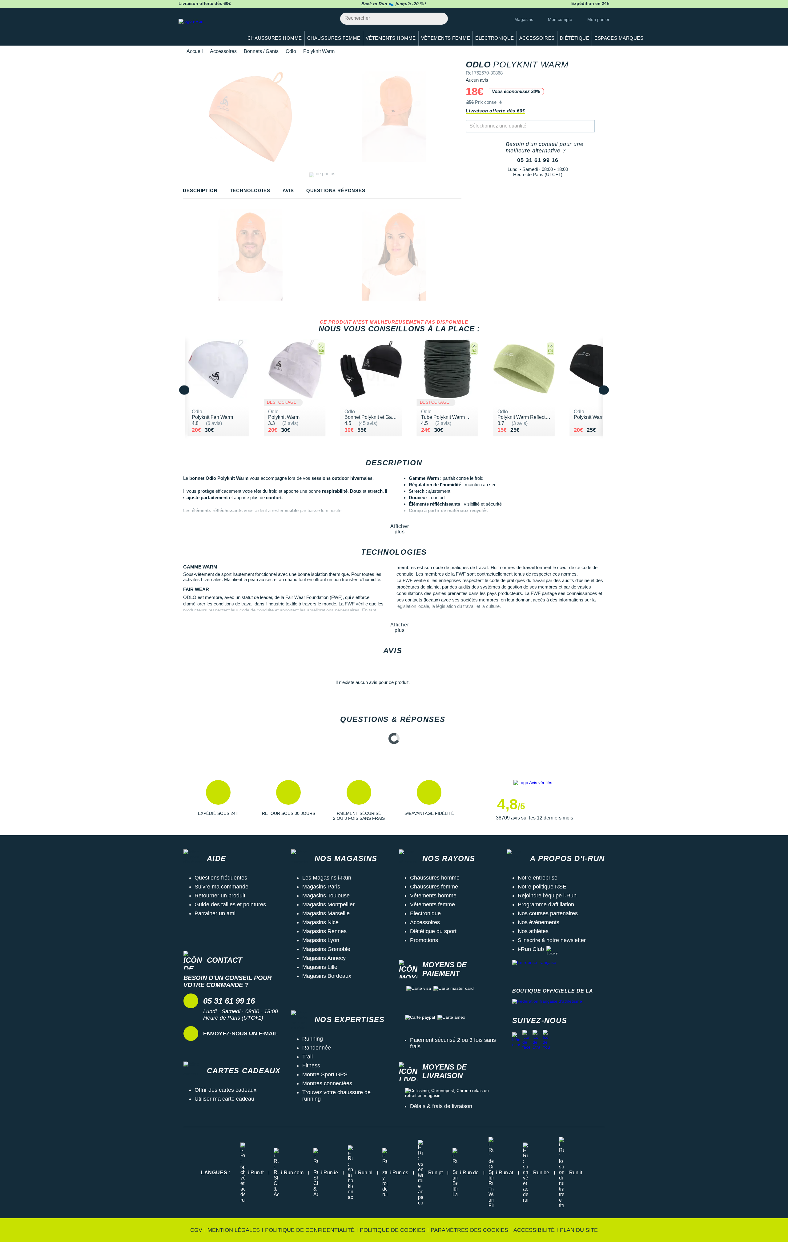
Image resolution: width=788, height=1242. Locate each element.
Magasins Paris (321, 887)
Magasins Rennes (324, 931)
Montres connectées (327, 1083)
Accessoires (223, 51)
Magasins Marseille (326, 913)
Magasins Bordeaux (326, 976)
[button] (218, 800)
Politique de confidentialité (310, 1230)
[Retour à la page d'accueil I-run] (208, 29)
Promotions (424, 940)
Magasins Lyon (320, 940)
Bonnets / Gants (261, 51)
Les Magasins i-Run (326, 878)
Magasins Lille (319, 967)
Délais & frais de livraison (441, 1106)
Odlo (291, 51)
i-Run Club (531, 949)
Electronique (425, 913)
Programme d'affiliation (546, 904)
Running (312, 1039)
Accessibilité (534, 1230)
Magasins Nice (320, 922)
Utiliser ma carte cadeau (224, 1099)
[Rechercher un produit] (440, 18)
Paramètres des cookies (469, 1230)
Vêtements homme (433, 895)
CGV (196, 1230)
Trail (307, 1057)
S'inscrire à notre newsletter (552, 940)
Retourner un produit (220, 895)
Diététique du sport (433, 931)
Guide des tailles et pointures (230, 904)
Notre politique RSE (542, 887)
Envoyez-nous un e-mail (240, 1033)
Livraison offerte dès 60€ (495, 110)
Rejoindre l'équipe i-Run (547, 895)
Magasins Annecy (324, 958)
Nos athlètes (533, 931)
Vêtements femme (432, 904)
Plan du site (579, 1230)
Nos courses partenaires (548, 913)
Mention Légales (233, 1230)
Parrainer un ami (215, 913)
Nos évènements (538, 922)
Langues (216, 1172)
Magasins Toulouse (326, 895)
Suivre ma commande (221, 887)
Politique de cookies (392, 1230)
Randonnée (316, 1048)
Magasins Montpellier (328, 904)
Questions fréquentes (221, 878)
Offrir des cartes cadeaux (225, 1090)
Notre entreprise (537, 878)
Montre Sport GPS (325, 1074)
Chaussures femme (434, 887)
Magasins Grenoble (326, 949)
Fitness (311, 1065)
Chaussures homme (435, 878)
